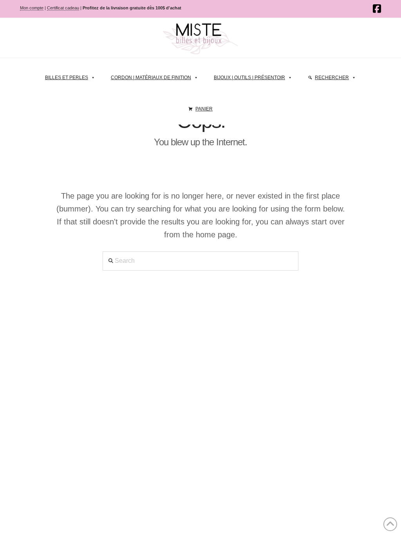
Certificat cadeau (63, 7)
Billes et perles (66, 77)
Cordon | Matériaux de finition (151, 77)
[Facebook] (377, 8)
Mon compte (31, 7)
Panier (204, 109)
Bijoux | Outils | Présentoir (249, 77)
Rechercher (332, 77)
